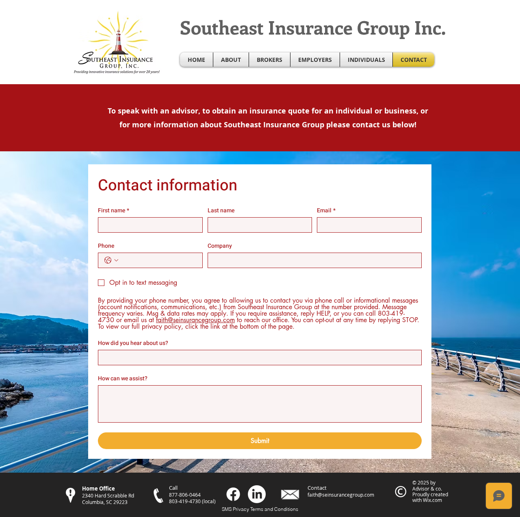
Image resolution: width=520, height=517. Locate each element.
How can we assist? (122, 378)
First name (113, 210)
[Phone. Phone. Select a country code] (111, 260)
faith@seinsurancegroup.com (341, 494)
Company (220, 245)
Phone (106, 245)
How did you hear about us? (133, 343)
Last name (221, 210)
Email (326, 210)
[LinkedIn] (257, 494)
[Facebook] (233, 494)
